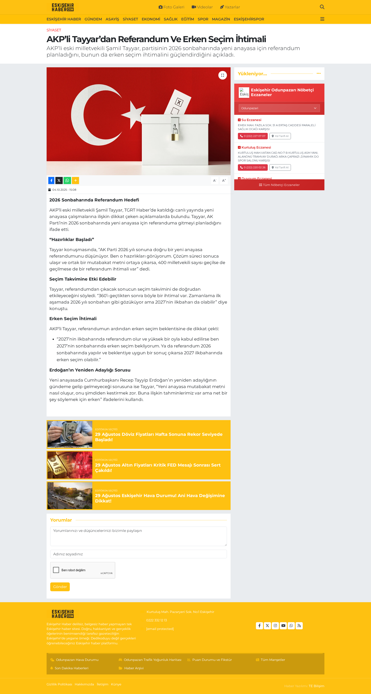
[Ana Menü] (322, 19)
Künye (116, 684)
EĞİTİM (187, 19)
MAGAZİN (221, 19)
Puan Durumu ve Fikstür (212, 660)
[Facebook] (259, 625)
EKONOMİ (151, 19)
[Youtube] (283, 625)
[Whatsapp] (291, 625)
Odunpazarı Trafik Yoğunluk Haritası (152, 660)
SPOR (203, 19)
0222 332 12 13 (156, 620)
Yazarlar (232, 7)
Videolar (205, 7)
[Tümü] (319, 73)
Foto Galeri (173, 7)
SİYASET (130, 19)
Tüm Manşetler (273, 660)
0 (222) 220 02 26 (254, 167)
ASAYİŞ (112, 19)
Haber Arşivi (134, 668)
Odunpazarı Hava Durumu (77, 660)
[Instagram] (275, 625)
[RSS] (299, 625)
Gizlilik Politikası (59, 684)
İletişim (102, 684)
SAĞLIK (171, 19)
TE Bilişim (316, 686)
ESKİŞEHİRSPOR (249, 19)
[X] (267, 625)
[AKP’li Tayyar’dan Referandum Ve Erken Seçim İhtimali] (139, 121)
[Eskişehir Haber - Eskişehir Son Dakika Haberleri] (63, 7)
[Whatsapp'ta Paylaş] (67, 180)
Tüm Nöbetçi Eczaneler (281, 185)
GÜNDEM (93, 19)
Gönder (60, 587)
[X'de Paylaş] (59, 180)
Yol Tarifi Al (282, 136)
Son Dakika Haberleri (71, 668)
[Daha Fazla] (75, 180)
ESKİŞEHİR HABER (64, 19)
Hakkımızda (84, 684)
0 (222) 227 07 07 (254, 136)
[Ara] (322, 7)
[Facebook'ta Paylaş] (51, 180)
